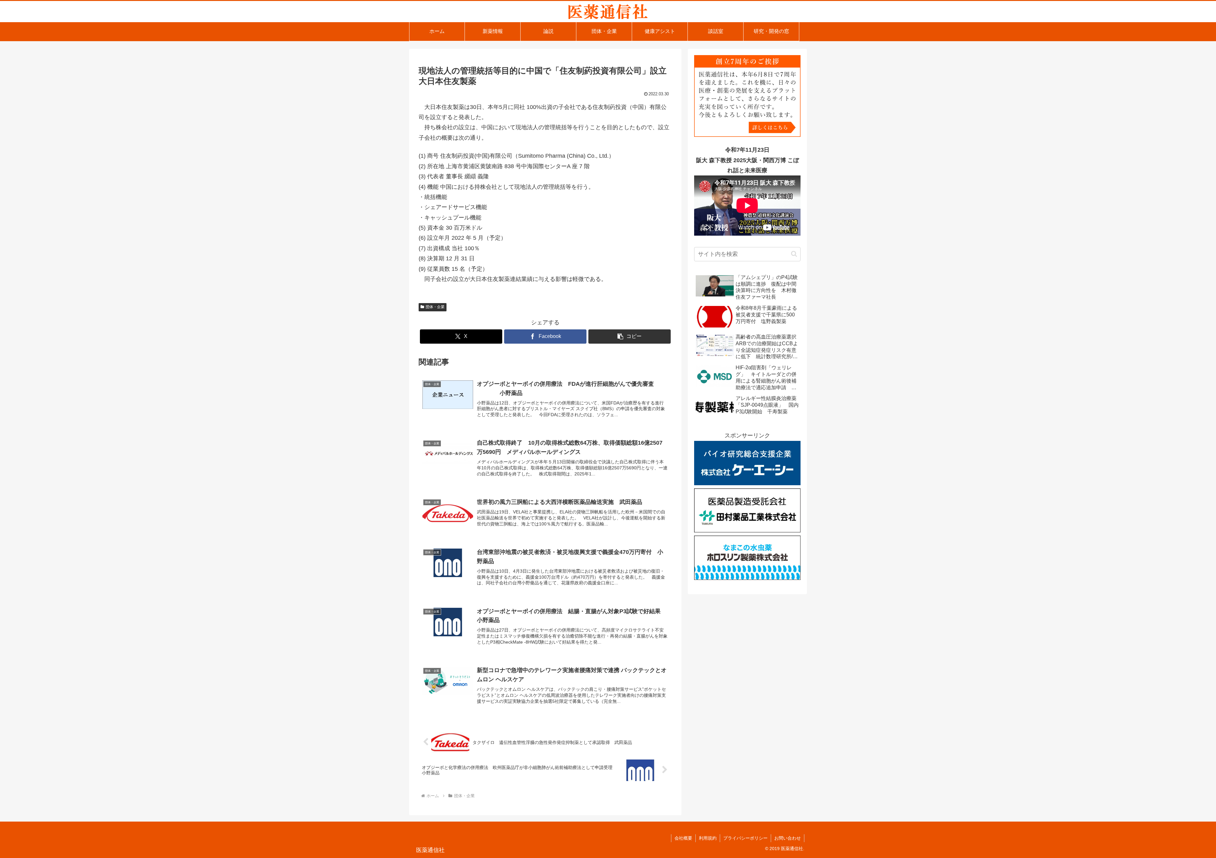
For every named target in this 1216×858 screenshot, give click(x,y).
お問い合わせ (787, 838)
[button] (629, 336)
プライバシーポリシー (745, 838)
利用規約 (708, 838)
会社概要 (683, 838)
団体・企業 (435, 307)
